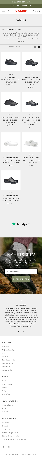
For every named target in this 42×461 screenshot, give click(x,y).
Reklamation (6, 367)
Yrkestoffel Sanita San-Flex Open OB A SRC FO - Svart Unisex (11, 198)
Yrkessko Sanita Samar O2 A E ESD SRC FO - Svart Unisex (10, 120)
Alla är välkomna (7, 405)
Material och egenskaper (10, 433)
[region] (21, 313)
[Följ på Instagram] (9, 447)
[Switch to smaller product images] (39, 47)
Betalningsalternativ (8, 360)
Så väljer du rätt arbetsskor (10, 436)
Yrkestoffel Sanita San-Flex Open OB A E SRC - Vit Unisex (31, 160)
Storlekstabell (6, 426)
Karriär (4, 388)
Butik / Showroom (7, 384)
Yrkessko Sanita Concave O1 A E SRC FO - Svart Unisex (10, 79)
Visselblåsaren (6, 394)
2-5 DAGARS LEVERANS (21, 2)
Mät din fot (5, 423)
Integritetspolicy (7, 370)
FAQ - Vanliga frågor (8, 350)
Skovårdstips (6, 429)
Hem (3, 29)
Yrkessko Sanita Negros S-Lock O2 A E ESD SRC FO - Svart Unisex (31, 80)
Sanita (11, 74)
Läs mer (20, 41)
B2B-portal (15, 6)
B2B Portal (5, 412)
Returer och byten (8, 363)
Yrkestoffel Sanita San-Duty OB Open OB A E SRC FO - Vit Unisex (11, 160)
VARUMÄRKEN (11, 29)
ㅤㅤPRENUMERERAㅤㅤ (21, 279)
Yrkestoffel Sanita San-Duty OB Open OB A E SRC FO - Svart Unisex (31, 121)
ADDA (4, 408)
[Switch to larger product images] (35, 47)
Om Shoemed (6, 381)
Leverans (5, 357)
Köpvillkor (5, 353)
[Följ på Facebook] (3, 447)
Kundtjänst (26, 6)
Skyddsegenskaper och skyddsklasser (14, 439)
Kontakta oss (6, 347)
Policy (4, 391)
